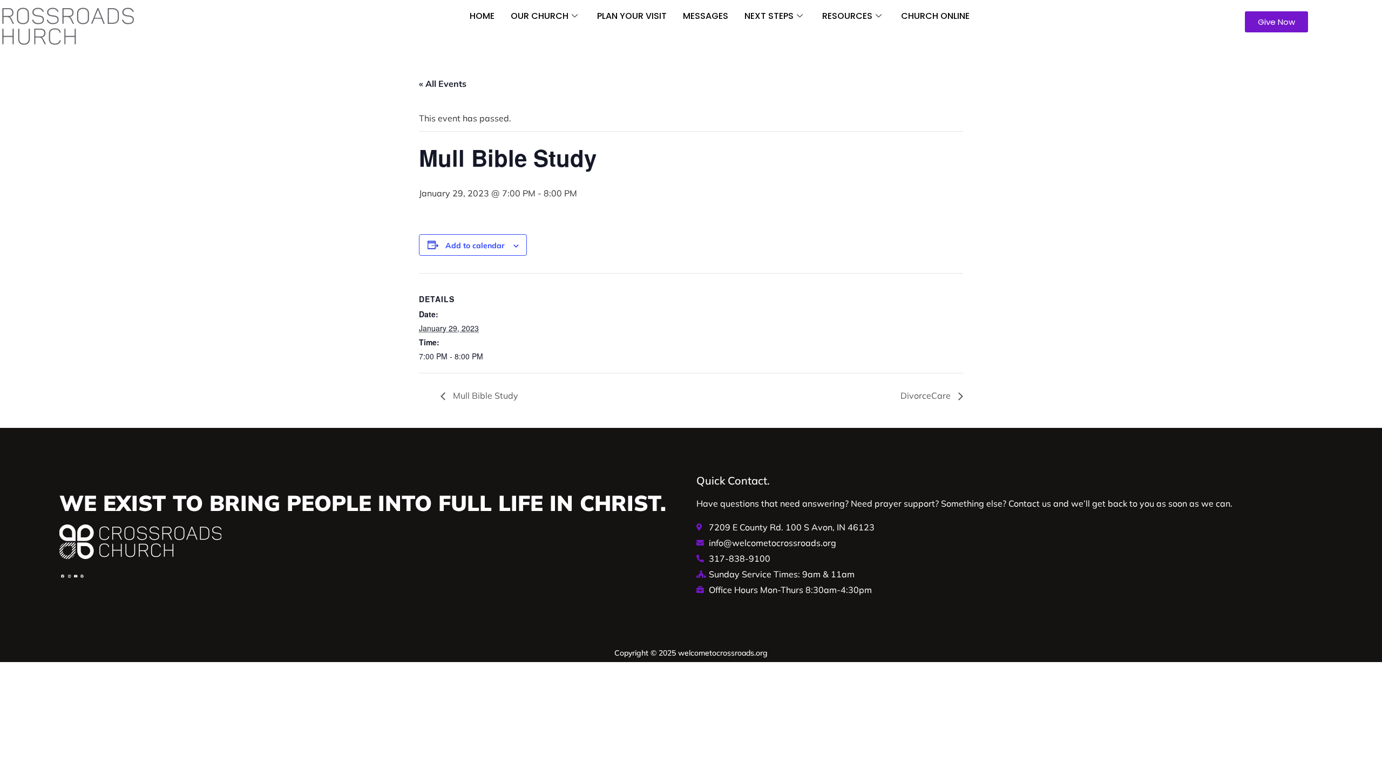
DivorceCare (926, 395)
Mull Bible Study (484, 395)
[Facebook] (62, 576)
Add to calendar (475, 245)
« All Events (442, 83)
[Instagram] (69, 576)
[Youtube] (75, 576)
